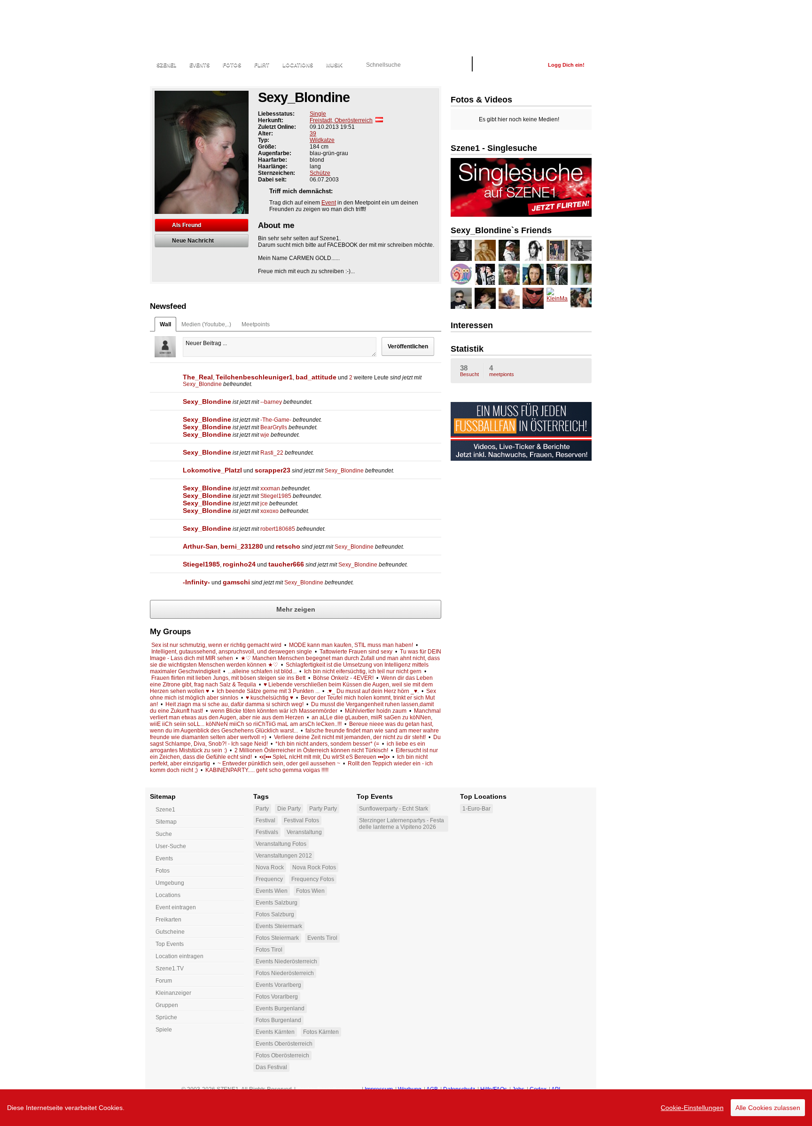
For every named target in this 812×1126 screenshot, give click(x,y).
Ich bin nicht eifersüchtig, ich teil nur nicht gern (363, 671)
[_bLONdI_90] (509, 298)
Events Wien (272, 891)
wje (264, 435)
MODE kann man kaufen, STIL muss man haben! (351, 645)
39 (313, 133)
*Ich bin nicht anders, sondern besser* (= (327, 743)
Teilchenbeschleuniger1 (254, 377)
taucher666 (286, 564)
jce (264, 503)
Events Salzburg (276, 902)
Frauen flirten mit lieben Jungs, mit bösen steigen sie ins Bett (228, 678)
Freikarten (168, 919)
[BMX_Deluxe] (581, 274)
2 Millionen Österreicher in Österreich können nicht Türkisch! (311, 750)
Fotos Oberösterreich (282, 1055)
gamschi (236, 582)
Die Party (289, 808)
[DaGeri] (461, 274)
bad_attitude (316, 377)
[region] (406, 1107)
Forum (164, 980)
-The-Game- (275, 420)
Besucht (469, 370)
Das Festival (271, 1067)
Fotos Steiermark (277, 938)
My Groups (170, 631)
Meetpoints (256, 324)
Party (262, 808)
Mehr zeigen (295, 609)
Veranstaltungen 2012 (284, 855)
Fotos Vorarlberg (277, 996)
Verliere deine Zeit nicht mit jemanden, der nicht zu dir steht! (350, 737)
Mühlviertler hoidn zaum (376, 711)
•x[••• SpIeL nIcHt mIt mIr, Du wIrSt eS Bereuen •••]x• (324, 757)
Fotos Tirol (269, 949)
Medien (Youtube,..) (206, 324)
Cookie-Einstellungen (692, 1107)
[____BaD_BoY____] (461, 298)
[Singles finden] (521, 215)
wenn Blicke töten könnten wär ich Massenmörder (274, 711)
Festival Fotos (301, 820)
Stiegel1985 (275, 496)
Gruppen (167, 1005)
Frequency (269, 879)
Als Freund (186, 225)
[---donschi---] (485, 250)
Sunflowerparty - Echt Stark (393, 808)
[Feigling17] (581, 298)
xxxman (270, 488)
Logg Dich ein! (566, 65)
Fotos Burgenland (278, 1020)
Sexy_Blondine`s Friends (501, 230)
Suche (164, 834)
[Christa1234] (533, 274)
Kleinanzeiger (173, 993)
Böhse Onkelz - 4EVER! (343, 678)
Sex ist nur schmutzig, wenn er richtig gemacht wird (216, 645)
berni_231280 (241, 546)
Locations (297, 65)
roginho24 (239, 564)
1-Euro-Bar (476, 808)
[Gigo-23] (533, 250)
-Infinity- (196, 582)
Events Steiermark (279, 926)
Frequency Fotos (312, 879)
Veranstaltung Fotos (281, 844)
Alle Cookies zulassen (767, 1107)
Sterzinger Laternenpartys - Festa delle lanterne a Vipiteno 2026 (401, 823)
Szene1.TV (170, 968)
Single (318, 113)
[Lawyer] (557, 250)
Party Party (323, 808)
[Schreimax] (557, 274)
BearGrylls (273, 427)
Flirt (261, 65)
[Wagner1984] (461, 250)
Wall (165, 324)
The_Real (198, 377)
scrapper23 (272, 470)
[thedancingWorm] (485, 274)
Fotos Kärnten (321, 1032)
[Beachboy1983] (509, 250)
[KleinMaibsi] (557, 298)
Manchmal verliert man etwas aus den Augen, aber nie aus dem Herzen (295, 714)
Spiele (164, 1029)
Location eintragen (179, 956)
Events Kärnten (275, 1032)
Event (328, 202)
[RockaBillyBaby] (581, 250)
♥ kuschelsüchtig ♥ (269, 697)
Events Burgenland (280, 1008)
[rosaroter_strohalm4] (485, 298)
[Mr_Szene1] (533, 298)
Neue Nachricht (193, 240)
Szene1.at (200, 26)
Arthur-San (200, 546)
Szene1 (165, 809)
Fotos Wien (310, 891)
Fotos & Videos (481, 99)
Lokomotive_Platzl (212, 470)
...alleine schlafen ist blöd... (262, 671)
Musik (334, 65)
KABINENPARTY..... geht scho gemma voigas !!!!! (267, 770)
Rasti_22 (271, 452)
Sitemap (166, 822)
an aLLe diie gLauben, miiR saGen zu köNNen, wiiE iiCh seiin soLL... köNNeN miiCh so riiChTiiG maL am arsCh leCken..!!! (291, 720)
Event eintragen (176, 907)
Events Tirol (322, 938)
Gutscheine (170, 932)
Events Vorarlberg (278, 985)
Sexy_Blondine (202, 384)
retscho (288, 546)
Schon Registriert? (510, 65)
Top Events (170, 944)
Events (199, 65)
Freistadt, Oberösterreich (341, 120)
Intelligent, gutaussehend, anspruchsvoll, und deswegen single (231, 651)
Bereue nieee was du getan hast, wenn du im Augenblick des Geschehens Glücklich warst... (291, 727)
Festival (265, 820)
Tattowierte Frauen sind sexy (356, 651)
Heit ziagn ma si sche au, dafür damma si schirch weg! (234, 704)
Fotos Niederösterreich (285, 973)
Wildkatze (322, 140)
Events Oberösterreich (284, 1043)
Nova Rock (270, 867)
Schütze (320, 173)
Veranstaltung (304, 832)
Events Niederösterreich (286, 961)
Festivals (267, 832)
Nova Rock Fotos (314, 867)
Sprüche (166, 1017)
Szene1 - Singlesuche (494, 148)
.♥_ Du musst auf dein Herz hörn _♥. (373, 691)
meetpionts (501, 370)
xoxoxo (269, 511)
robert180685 (277, 529)
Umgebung (170, 883)
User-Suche (171, 846)
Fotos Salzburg (275, 914)
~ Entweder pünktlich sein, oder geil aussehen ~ (279, 763)
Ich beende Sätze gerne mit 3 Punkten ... (268, 691)
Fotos (232, 65)
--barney (271, 402)
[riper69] (509, 274)
